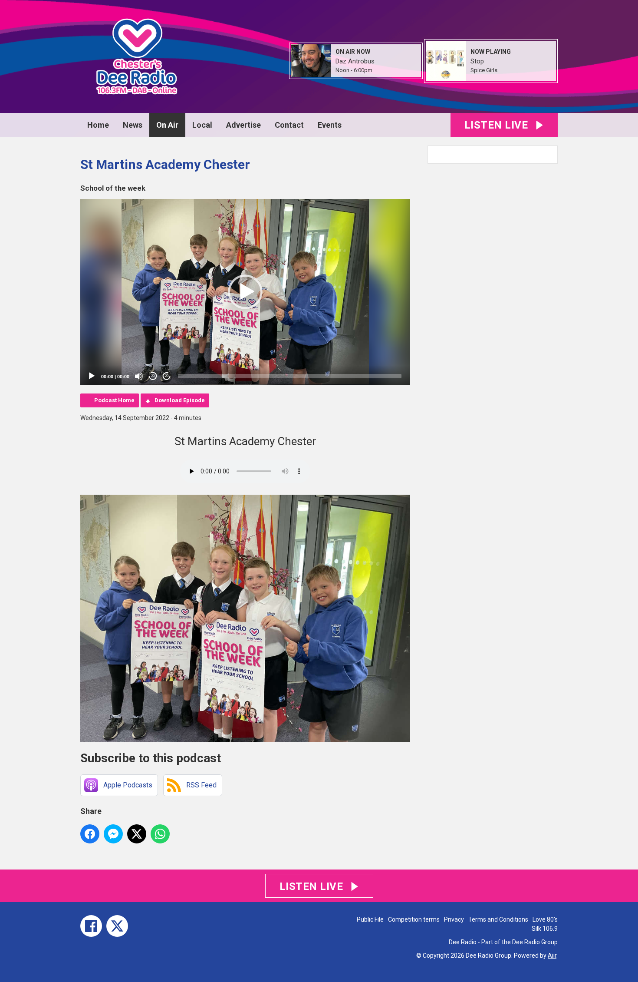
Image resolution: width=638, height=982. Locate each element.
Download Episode (180, 400)
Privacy (454, 919)
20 (153, 376)
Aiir (552, 955)
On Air (167, 124)
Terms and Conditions (498, 919)
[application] (245, 292)
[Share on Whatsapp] (160, 833)
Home (98, 124)
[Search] (550, 154)
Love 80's (545, 919)
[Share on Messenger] (113, 833)
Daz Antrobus (355, 61)
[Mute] (139, 376)
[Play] (91, 376)
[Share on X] (136, 833)
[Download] (508, 70)
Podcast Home (114, 400)
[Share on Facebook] (89, 833)
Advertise (243, 124)
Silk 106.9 (545, 928)
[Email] (383, 70)
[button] (245, 291)
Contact (289, 124)
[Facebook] (91, 926)
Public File (370, 919)
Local (202, 124)
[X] (117, 926)
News (132, 124)
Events (330, 124)
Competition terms (414, 919)
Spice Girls (483, 70)
